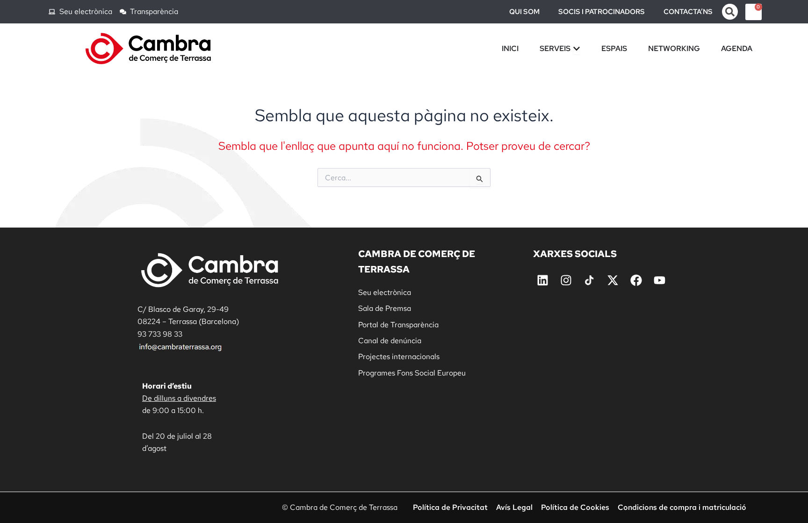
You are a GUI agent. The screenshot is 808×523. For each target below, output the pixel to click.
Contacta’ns (688, 11)
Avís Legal (514, 507)
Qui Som (524, 11)
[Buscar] (730, 12)
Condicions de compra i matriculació (682, 507)
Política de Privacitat (450, 507)
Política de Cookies (575, 507)
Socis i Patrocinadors (601, 11)
